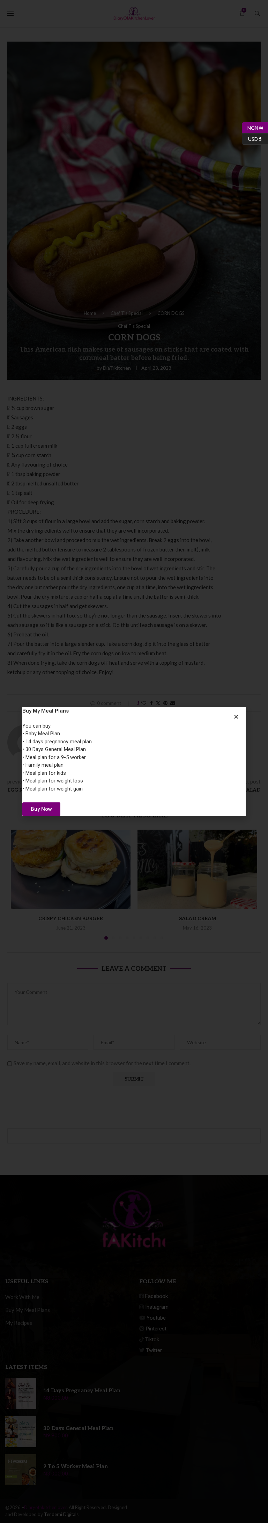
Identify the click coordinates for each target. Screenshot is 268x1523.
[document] (134, 761)
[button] (236, 716)
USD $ (252, 137)
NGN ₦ (252, 126)
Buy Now (41, 809)
